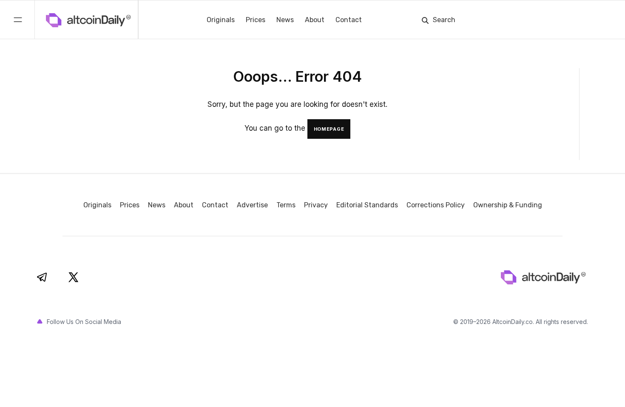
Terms (285, 205)
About (314, 20)
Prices (255, 20)
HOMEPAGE (329, 129)
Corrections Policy (435, 205)
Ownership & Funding (507, 205)
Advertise (252, 205)
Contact (348, 20)
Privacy (316, 205)
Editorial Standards (367, 205)
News (285, 20)
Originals (221, 20)
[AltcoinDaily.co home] (52, 19)
